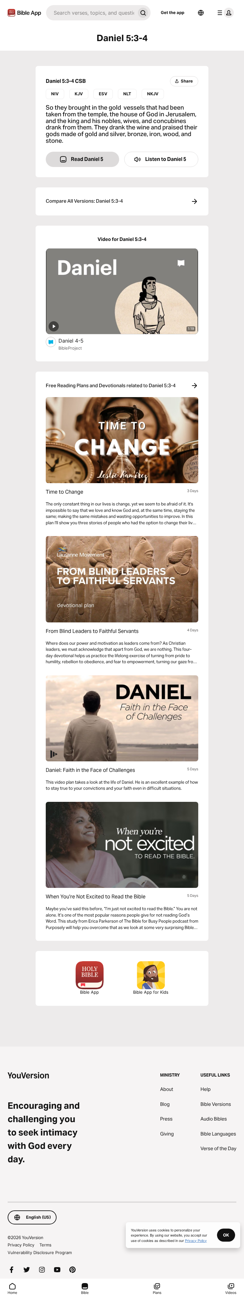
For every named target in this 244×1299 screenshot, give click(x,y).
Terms (45, 1244)
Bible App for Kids (150, 992)
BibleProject (70, 348)
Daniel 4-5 (76, 340)
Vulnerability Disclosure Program (40, 1252)
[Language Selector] (200, 12)
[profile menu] (224, 12)
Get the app (172, 12)
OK (226, 1234)
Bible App (89, 992)
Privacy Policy (21, 1244)
